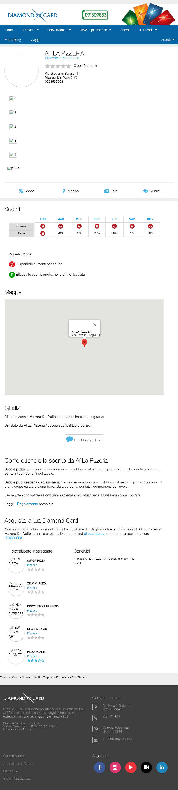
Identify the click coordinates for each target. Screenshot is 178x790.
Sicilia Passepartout (17, 778)
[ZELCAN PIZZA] (16, 590)
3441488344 (112, 731)
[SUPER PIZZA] (16, 564)
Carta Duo (10, 771)
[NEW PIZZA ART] (16, 637)
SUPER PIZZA (36, 560)
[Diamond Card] (33, 21)
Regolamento (27, 504)
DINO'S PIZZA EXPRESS (43, 606)
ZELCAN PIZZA (37, 583)
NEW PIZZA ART (38, 629)
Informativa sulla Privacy (17, 729)
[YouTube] (131, 768)
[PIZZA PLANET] (16, 655)
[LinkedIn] (162, 768)
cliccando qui (94, 534)
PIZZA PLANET (36, 652)
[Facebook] (99, 768)
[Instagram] (115, 768)
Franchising (13, 39)
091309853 (13, 538)
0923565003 (54, 81)
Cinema (125, 30)
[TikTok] (146, 768)
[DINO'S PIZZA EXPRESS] (16, 614)
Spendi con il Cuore (18, 763)
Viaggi (35, 39)
